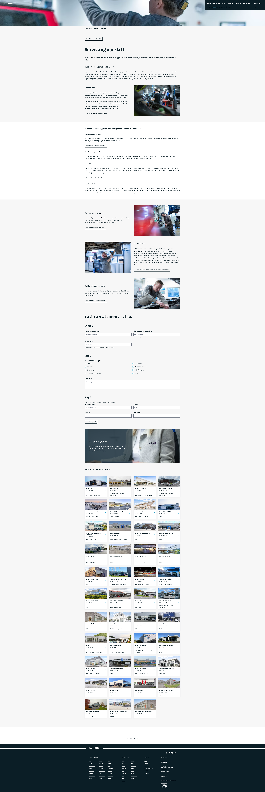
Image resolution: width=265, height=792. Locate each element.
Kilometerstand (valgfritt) (142, 331)
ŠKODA (132, 768)
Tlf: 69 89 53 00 (139, 692)
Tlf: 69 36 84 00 (163, 535)
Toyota (112, 695)
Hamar (100, 761)
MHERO (148, 673)
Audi (136, 516)
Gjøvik (90, 778)
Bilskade (238, 3)
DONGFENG (97, 495)
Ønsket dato (89, 341)
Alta (90, 761)
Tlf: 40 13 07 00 (114, 670)
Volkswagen (138, 495)
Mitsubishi (116, 516)
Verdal (109, 778)
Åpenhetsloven (164, 776)
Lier (100, 773)
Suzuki (143, 562)
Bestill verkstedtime (213, 3)
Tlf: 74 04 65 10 (163, 647)
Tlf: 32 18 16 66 (113, 647)
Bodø (90, 768)
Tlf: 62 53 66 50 (163, 558)
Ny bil (224, 3)
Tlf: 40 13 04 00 (163, 513)
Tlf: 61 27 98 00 (114, 513)
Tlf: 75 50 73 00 (138, 513)
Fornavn (87, 413)
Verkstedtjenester (149, 768)
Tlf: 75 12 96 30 (114, 626)
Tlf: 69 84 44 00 (114, 692)
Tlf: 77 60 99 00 (89, 670)
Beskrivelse (88, 378)
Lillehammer (102, 776)
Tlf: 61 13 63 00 (138, 558)
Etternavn (137, 413)
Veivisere (147, 773)
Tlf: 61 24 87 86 (89, 626)
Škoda (139, 516)
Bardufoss (92, 766)
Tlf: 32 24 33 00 (139, 602)
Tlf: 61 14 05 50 (89, 558)
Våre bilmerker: (126, 757)
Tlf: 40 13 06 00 (163, 581)
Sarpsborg (110, 768)
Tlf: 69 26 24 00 (139, 626)
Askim (90, 763)
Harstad (101, 763)
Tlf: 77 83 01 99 (138, 490)
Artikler (146, 770)
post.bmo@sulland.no (169, 773)
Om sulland (257, 3)
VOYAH (91, 495)
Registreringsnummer (92, 331)
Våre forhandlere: (94, 757)
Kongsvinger (102, 771)
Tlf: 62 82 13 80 (114, 713)
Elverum (91, 773)
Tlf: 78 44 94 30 (90, 513)
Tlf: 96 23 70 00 (163, 670)
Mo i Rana (101, 778)
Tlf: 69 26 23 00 (163, 626)
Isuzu (139, 562)
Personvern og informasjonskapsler (168, 780)
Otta (109, 766)
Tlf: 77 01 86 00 (138, 581)
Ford (92, 516)
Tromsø (110, 773)
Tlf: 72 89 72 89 (138, 670)
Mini (164, 673)
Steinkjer (110, 771)
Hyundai (112, 493)
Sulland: (147, 757)
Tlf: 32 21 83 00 (89, 536)
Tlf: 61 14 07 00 (114, 558)
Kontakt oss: (164, 757)
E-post (135, 404)
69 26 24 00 (166, 771)
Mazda (117, 493)
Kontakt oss (246, 3)
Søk (255, 7)
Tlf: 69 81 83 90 (114, 490)
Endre (229, 7)
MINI (132, 763)
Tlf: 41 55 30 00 (90, 692)
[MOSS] (7, 3)
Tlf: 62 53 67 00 (89, 713)
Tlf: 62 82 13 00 (114, 602)
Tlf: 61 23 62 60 (89, 647)
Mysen (109, 763)
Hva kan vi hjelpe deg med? (94, 361)
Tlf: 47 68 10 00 (114, 581)
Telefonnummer (90, 404)
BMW (90, 29)
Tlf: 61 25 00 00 (163, 602)
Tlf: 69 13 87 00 (138, 647)
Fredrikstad (92, 776)
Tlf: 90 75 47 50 (89, 490)
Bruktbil (230, 3)
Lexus (91, 716)
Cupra (94, 539)
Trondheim (110, 776)
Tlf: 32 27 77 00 (163, 490)
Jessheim (101, 768)
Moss (86, 29)
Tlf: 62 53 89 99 (89, 581)
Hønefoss (101, 766)
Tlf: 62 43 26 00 (114, 535)
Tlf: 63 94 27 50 (89, 602)
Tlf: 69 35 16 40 (138, 535)
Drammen (91, 771)
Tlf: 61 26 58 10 (138, 713)
